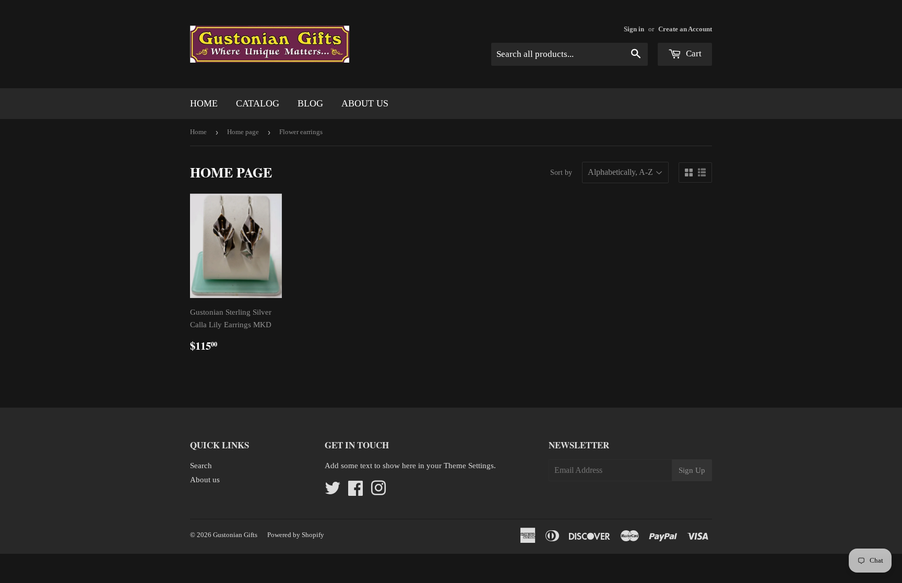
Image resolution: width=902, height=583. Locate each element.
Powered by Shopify (295, 535)
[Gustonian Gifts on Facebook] (355, 491)
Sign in (634, 29)
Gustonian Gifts (235, 535)
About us (364, 103)
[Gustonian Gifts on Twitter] (332, 491)
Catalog (257, 103)
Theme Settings (469, 465)
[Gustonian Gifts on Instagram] (378, 491)
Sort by (561, 172)
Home (204, 103)
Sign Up (692, 470)
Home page (243, 132)
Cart (693, 53)
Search (201, 465)
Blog (310, 103)
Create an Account (685, 29)
